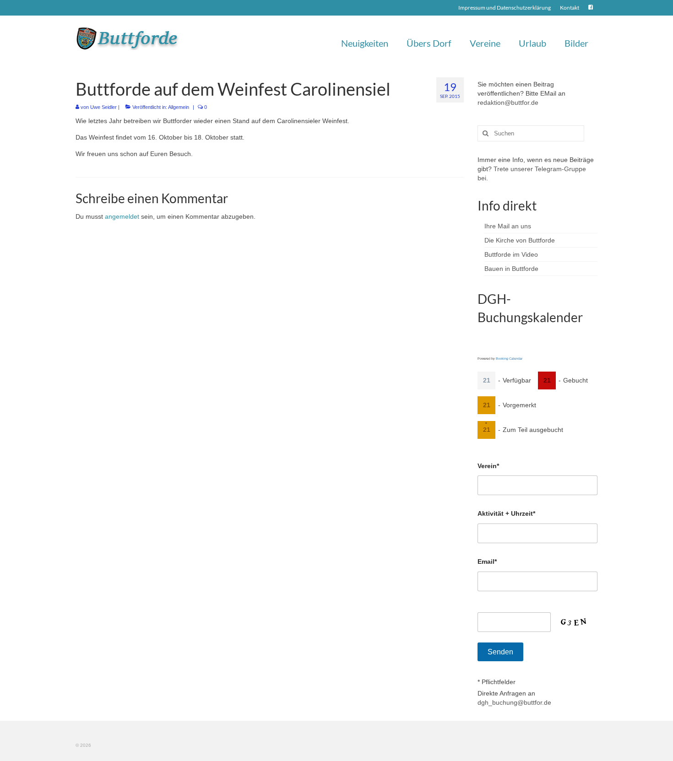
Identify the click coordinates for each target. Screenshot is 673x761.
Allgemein (178, 107)
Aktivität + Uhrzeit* (506, 513)
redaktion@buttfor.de (508, 102)
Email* (487, 561)
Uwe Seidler (103, 107)
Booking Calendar (509, 358)
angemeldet (122, 216)
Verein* (488, 466)
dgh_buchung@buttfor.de (514, 702)
